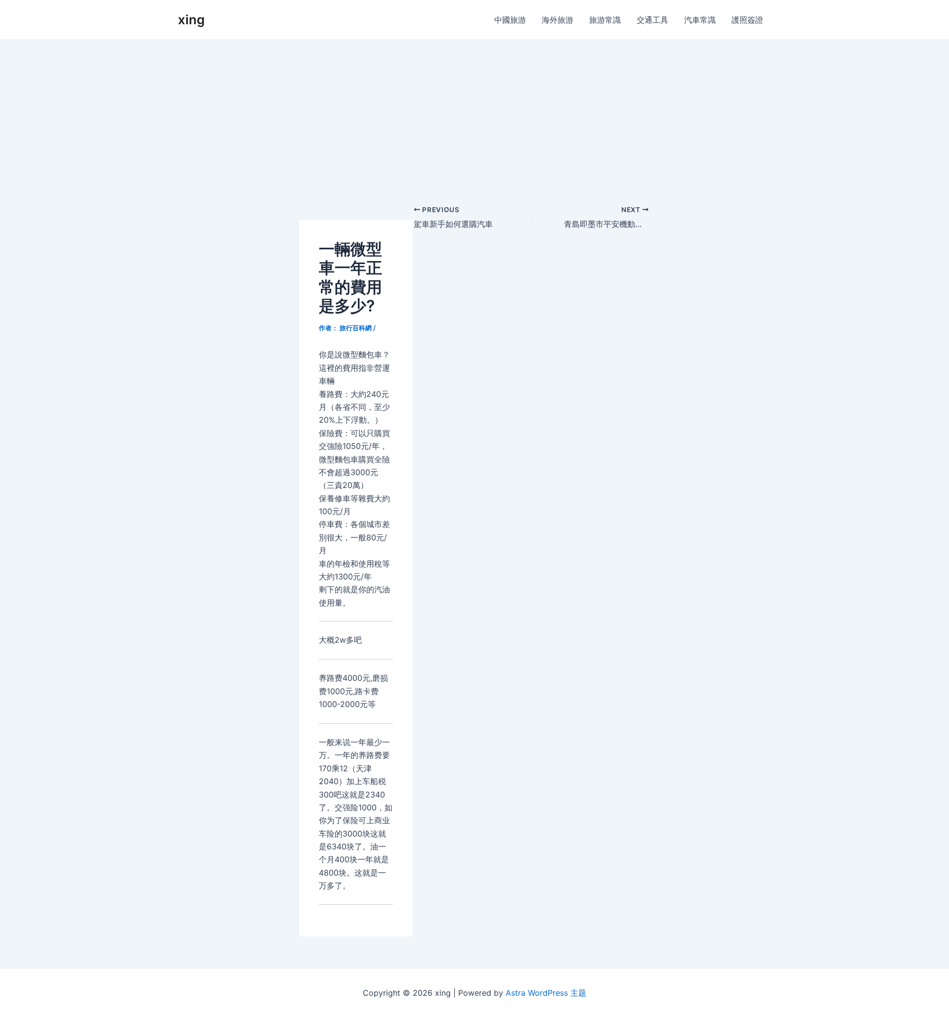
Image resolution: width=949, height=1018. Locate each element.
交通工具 (652, 20)
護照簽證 (747, 20)
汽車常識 (700, 20)
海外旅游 (557, 20)
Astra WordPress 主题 (546, 993)
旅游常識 (605, 20)
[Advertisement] (474, 114)
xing (191, 19)
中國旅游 (510, 20)
